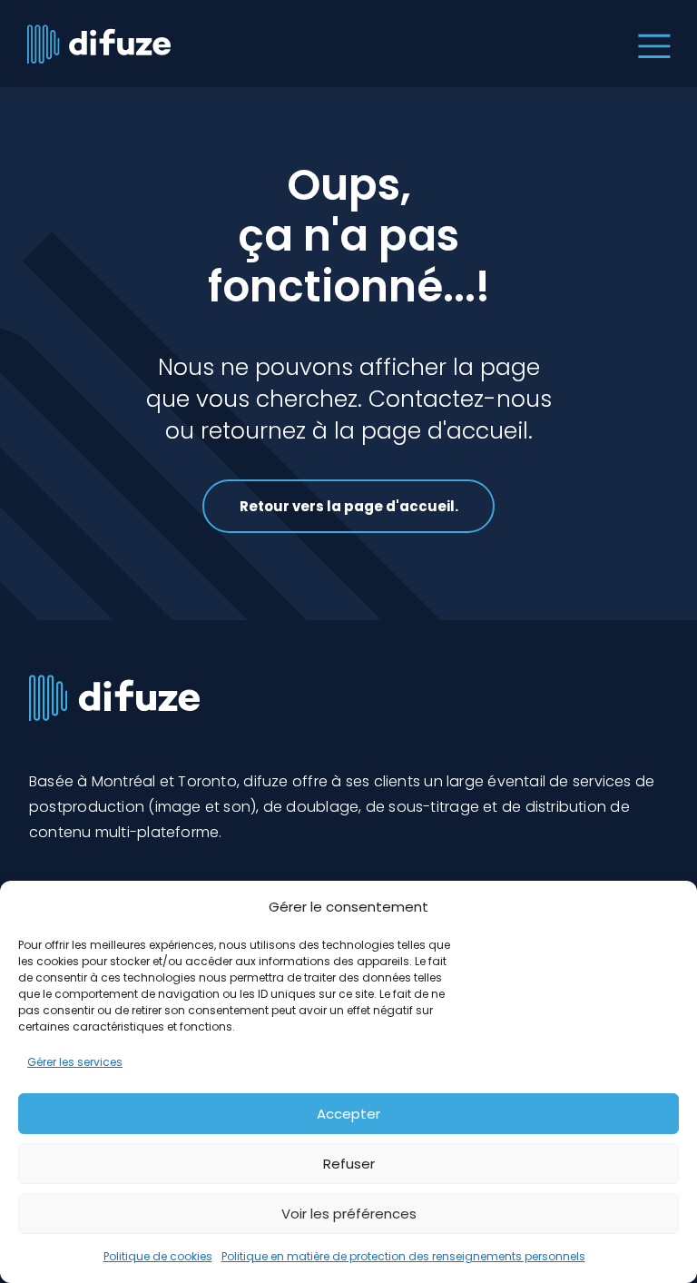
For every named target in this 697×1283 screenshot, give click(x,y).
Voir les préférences (349, 1213)
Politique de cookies (157, 1256)
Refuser (349, 1163)
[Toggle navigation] (650, 43)
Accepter (348, 1113)
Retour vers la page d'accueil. (349, 506)
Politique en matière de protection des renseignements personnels (403, 1256)
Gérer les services (75, 1062)
